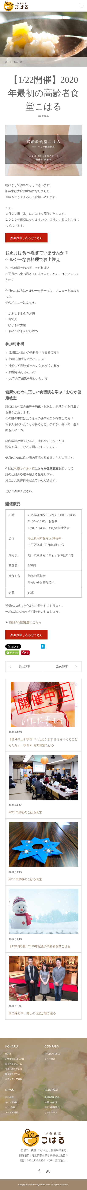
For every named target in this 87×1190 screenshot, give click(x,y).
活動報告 (9, 1097)
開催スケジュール (13, 1064)
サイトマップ (51, 1112)
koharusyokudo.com (40, 1184)
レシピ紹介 (10, 1107)
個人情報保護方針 (53, 1107)
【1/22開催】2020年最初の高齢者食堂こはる (43, 93)
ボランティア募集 (13, 1079)
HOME (8, 1054)
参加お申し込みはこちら (26, 238)
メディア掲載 (11, 1112)
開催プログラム (12, 1074)
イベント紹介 (11, 1102)
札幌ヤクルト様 (24, 468)
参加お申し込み (52, 1097)
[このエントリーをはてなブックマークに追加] (43, 647)
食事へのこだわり (13, 1069)
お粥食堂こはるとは (14, 1059)
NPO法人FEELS (52, 1054)
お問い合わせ (51, 1102)
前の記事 (24, 666)
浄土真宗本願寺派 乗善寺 (44, 538)
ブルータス (50, 1059)
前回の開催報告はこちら (25, 622)
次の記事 (62, 666)
